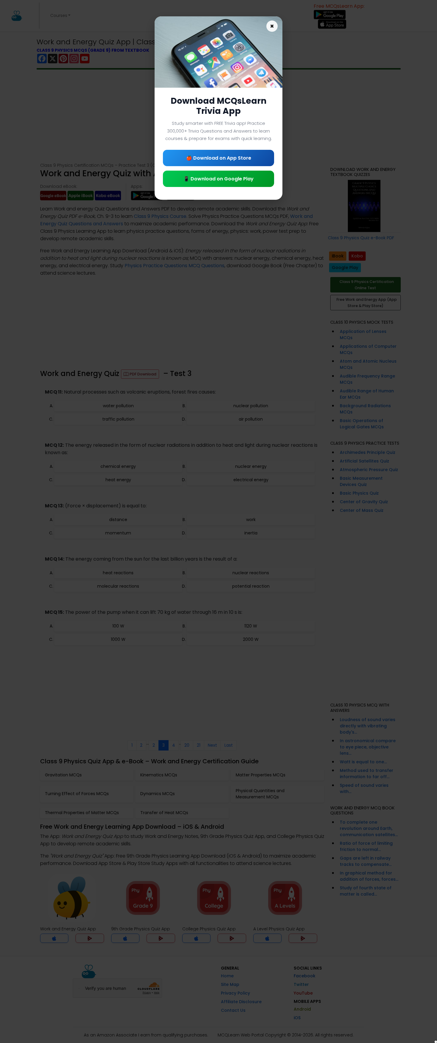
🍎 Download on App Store (218, 158)
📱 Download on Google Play (218, 178)
